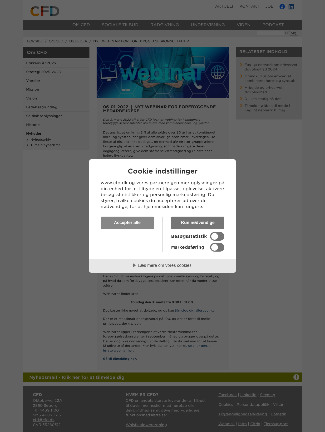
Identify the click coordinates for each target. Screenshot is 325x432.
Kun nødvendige (198, 222)
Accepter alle (127, 222)
